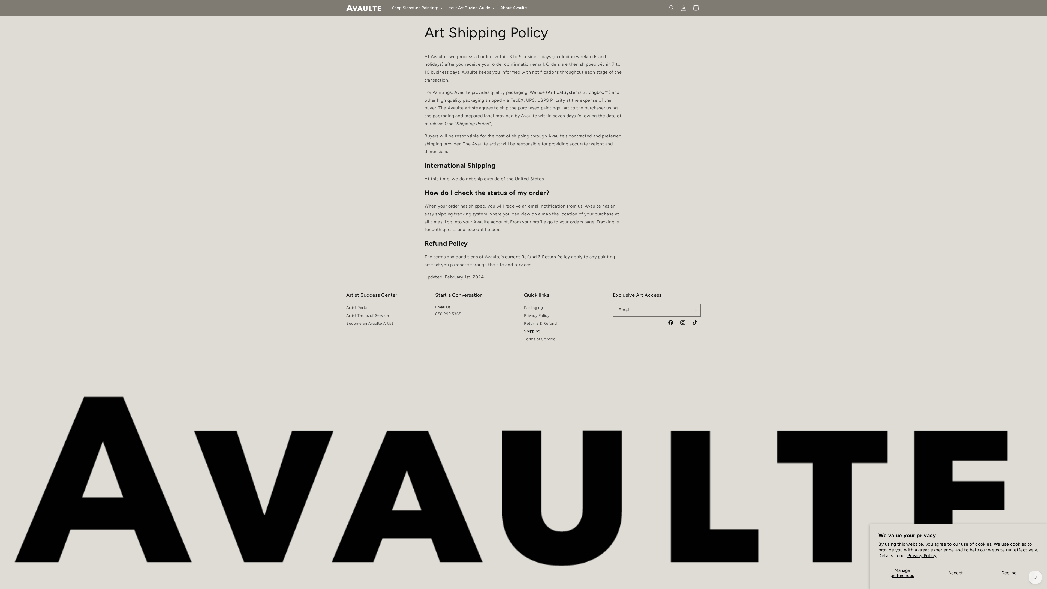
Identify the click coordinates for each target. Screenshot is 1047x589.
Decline (1008, 572)
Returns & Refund (540, 323)
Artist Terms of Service (367, 316)
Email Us (443, 307)
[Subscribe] (694, 310)
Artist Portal (357, 308)
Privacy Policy (921, 555)
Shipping (532, 331)
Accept (955, 572)
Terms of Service (540, 339)
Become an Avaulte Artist (369, 323)
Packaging (533, 308)
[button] (672, 8)
